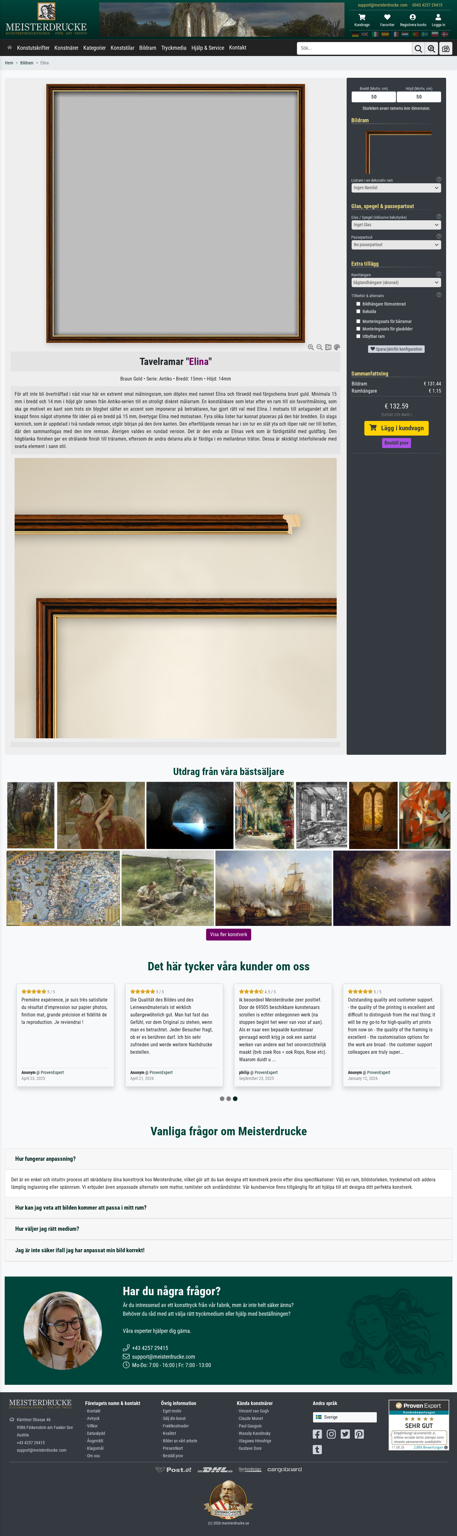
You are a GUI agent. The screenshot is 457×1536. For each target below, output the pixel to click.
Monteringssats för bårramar (387, 321)
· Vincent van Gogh (253, 1411)
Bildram (147, 48)
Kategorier (94, 48)
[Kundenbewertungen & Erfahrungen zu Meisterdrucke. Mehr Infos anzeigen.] (419, 1425)
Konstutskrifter (33, 48)
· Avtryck (92, 1418)
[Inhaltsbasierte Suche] (431, 48)
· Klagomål (94, 1448)
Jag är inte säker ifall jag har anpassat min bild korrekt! (80, 1250)
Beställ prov (397, 443)
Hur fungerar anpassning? (45, 1158)
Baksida (369, 311)
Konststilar (122, 48)
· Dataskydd (95, 1433)
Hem (9, 63)
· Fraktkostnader (175, 1426)
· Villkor (91, 1426)
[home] (10, 48)
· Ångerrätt (94, 1441)
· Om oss (92, 1456)
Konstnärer (66, 48)
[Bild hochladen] (445, 48)
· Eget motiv (171, 1411)
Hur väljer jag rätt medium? (47, 1228)
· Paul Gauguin (249, 1426)
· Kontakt (92, 1411)
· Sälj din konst (173, 1418)
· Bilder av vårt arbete (179, 1441)
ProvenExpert (52, 1072)
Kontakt (237, 47)
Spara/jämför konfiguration (398, 349)
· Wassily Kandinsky (253, 1433)
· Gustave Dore (249, 1448)
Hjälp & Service (208, 48)
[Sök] (418, 48)
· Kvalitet (168, 1433)
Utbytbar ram (373, 336)
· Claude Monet (250, 1418)
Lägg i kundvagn (400, 428)
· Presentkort (172, 1448)
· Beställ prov (172, 1456)
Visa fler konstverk (228, 934)
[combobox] (396, 188)
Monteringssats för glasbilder (387, 329)
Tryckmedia (174, 48)
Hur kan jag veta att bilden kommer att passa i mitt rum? (81, 1207)
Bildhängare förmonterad (384, 304)
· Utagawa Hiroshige (254, 1441)
